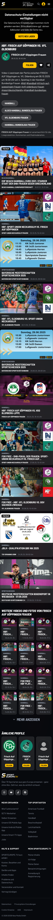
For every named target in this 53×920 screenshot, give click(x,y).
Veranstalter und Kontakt (13, 887)
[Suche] (39, 4)
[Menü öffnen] (48, 4)
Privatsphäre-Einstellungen (25, 904)
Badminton (33, 836)
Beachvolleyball (35, 822)
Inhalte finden (8, 875)
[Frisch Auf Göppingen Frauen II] (44, 746)
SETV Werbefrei (9, 813)
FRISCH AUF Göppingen (26, 758)
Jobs (4, 839)
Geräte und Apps (9, 870)
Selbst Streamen (9, 818)
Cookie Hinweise (8, 910)
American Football (36, 809)
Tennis (31, 813)
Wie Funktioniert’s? (10, 809)
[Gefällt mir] (41, 65)
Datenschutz (6, 904)
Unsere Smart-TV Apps (12, 835)
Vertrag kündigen (9, 892)
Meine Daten (33, 864)
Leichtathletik (34, 827)
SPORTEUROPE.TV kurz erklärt (12, 856)
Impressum (28, 910)
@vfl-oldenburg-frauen (32, 86)
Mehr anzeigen (28, 719)
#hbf (23, 83)
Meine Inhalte (34, 855)
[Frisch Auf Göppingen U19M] (9, 746)
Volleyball (32, 832)
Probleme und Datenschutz (8, 881)
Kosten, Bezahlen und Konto (11, 864)
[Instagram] (4, 792)
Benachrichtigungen (37, 869)
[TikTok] (18, 792)
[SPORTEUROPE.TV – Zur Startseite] (3, 4)
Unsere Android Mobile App (11, 829)
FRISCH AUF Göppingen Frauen (28, 54)
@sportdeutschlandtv (12, 90)
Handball (32, 818)
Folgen (29, 65)
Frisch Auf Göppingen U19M (9, 758)
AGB (19, 910)
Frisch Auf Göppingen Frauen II (43, 758)
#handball (31, 83)
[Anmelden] (43, 4)
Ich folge (32, 859)
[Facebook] (25, 792)
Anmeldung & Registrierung (34, 875)
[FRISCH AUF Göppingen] (26, 746)
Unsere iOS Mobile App (11, 822)
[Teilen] (48, 65)
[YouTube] (11, 792)
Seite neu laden (26, 36)
